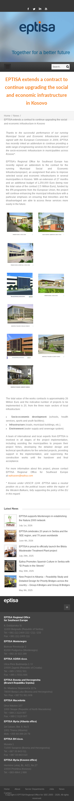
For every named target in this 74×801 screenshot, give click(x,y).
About (17, 789)
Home (7, 115)
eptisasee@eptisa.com (20, 475)
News (16, 115)
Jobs (51, 789)
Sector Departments (34, 789)
